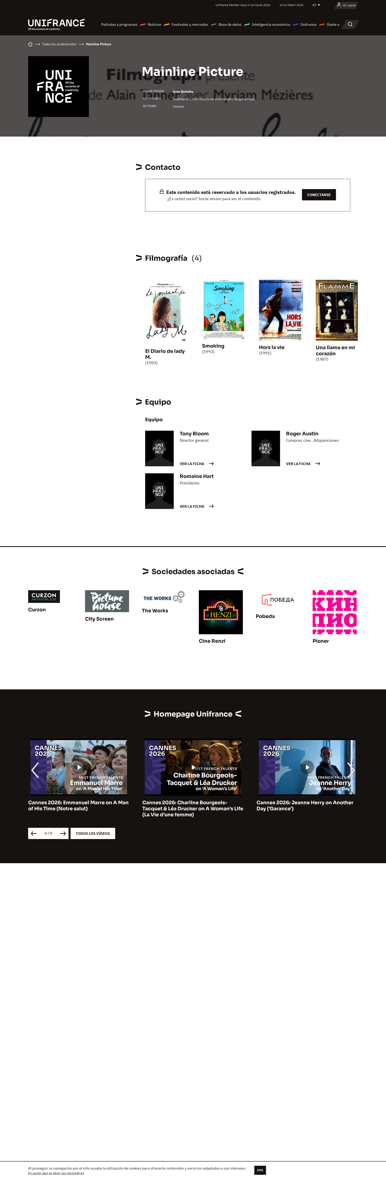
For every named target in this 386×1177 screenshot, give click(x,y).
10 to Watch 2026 (291, 5)
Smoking (213, 346)
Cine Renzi (212, 641)
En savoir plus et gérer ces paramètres (56, 1173)
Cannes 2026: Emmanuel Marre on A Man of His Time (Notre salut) (78, 806)
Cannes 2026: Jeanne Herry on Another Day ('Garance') (305, 806)
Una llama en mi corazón (335, 351)
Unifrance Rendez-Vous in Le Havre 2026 (243, 5)
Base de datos (230, 24)
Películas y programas (119, 24)
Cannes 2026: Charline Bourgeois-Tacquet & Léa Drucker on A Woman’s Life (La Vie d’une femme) (192, 809)
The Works (155, 611)
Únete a (333, 24)
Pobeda (265, 616)
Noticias (154, 24)
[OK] (260, 1170)
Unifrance (308, 24)
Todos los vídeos (93, 833)
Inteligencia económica (271, 24)
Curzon (37, 610)
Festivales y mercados (190, 24)
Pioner (321, 641)
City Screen (99, 619)
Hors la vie (271, 347)
